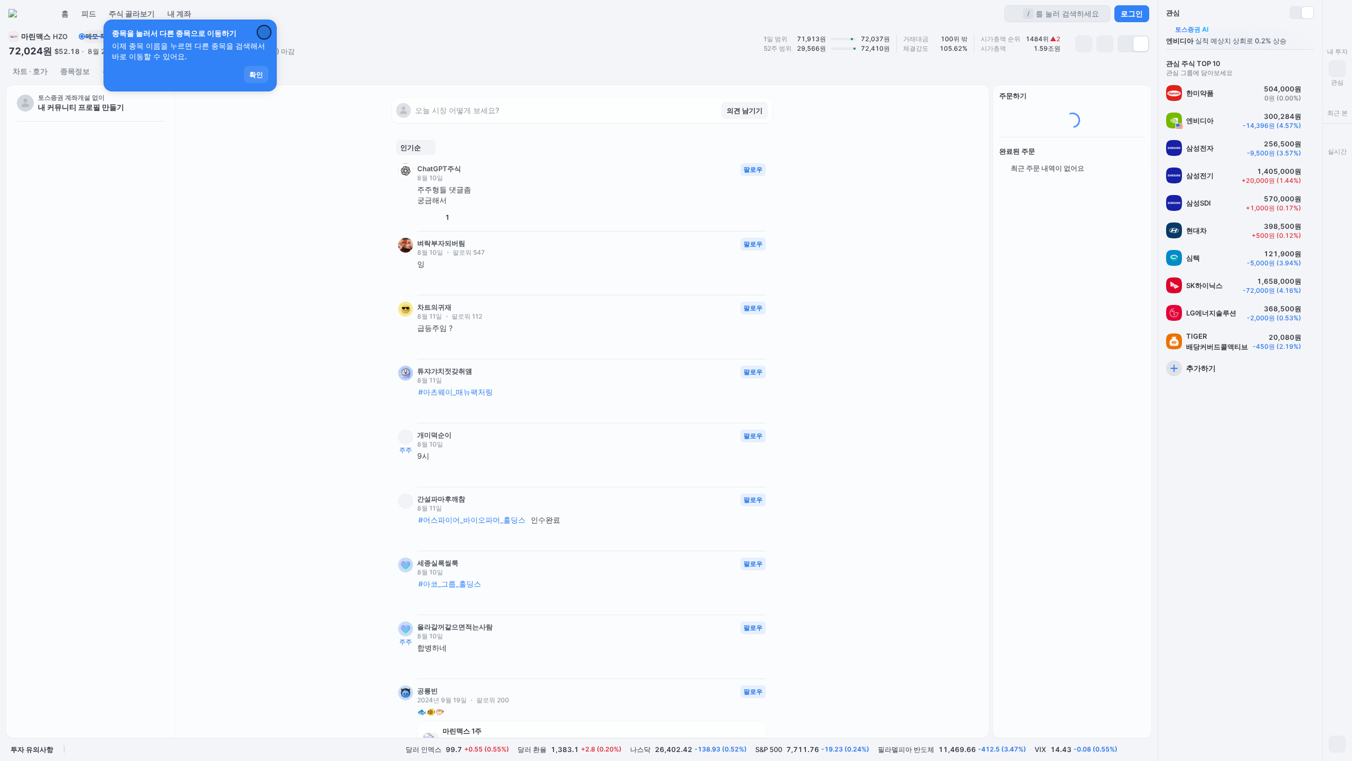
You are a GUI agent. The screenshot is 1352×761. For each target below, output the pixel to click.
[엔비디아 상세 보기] (1240, 120)
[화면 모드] (1337, 744)
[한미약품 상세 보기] (1240, 93)
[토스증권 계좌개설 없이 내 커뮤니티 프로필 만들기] (91, 103)
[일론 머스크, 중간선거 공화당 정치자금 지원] (91, 351)
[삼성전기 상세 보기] (1240, 175)
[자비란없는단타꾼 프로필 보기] (91, 207)
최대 (1134, 217)
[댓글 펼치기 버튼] (439, 281)
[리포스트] (461, 217)
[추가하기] (1240, 368)
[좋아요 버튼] (421, 217)
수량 (1006, 209)
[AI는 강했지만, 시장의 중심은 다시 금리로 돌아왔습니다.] (91, 258)
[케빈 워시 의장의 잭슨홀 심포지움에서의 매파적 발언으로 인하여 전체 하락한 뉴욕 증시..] (91, 281)
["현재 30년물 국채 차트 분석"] (91, 327)
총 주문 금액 (1018, 247)
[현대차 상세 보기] (1240, 230)
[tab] (30, 71)
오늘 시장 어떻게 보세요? (457, 110)
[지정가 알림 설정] (1083, 43)
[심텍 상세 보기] (1240, 258)
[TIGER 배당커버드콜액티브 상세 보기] (1240, 341)
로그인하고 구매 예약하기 (1072, 281)
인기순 (410, 147)
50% (1107, 217)
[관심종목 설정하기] (1310, 93)
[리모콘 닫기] (1337, 13)
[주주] (405, 437)
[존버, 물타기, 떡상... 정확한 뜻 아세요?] (91, 304)
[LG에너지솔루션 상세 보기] (1240, 313)
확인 (256, 74)
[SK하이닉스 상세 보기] (1240, 285)
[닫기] (264, 32)
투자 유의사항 (32, 749)
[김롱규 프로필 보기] (91, 160)
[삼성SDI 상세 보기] (1240, 203)
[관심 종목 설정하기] (1104, 43)
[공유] (477, 217)
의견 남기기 (745, 110)
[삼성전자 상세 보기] (1240, 148)
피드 (88, 13)
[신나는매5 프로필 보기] (91, 184)
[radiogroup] (1133, 43)
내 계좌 (179, 13)
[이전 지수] (1129, 749)
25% (1080, 217)
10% (1053, 217)
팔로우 (753, 169)
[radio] (1126, 43)
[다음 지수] (1144, 749)
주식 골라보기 (132, 13)
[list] (91, 103)
